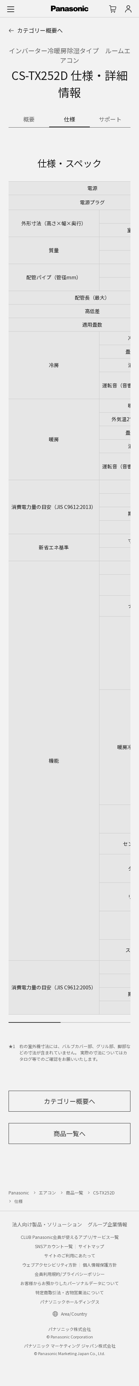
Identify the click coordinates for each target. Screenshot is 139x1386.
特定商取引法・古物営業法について (69, 1292)
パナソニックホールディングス (69, 1302)
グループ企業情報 (107, 1224)
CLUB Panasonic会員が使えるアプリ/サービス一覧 (70, 1237)
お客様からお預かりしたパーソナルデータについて (69, 1283)
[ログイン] (128, 9)
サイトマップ (91, 1246)
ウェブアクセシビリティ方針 (49, 1265)
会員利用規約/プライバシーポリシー (70, 1274)
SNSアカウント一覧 (54, 1246)
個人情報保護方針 (100, 1265)
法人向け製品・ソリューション (47, 1224)
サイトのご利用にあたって (69, 1255)
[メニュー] (11, 9)
